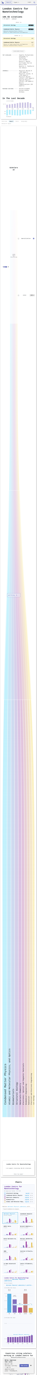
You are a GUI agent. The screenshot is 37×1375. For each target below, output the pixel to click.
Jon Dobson (23, 68)
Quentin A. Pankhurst (26, 66)
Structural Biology (10, 25)
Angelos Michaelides (26, 55)
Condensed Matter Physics (12, 29)
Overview (4, 121)
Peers (17, 121)
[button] (10, 1218)
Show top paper (18, 1174)
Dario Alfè (23, 64)
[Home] (2, 2)
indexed (14, 19)
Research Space (6, 123)
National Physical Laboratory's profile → (19, 1285)
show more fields (18, 51)
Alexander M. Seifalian (23, 57)
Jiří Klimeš (23, 59)
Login (29, 2)
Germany (21, 92)
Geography (24, 121)
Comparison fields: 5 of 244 (13, 1191)
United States (24, 90)
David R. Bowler (24, 61)
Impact (11, 121)
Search (8, 2)
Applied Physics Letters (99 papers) (26, 80)
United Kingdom (24, 88)
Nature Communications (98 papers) (26, 84)
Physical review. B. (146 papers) (26, 74)
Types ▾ (16, 2)
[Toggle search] (34, 2)
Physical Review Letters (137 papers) (26, 77)
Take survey (24, 1365)
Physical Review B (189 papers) (25, 71)
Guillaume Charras (25, 63)
